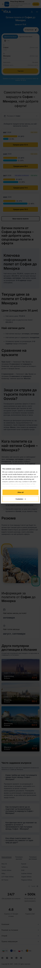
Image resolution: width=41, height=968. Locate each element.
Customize (19, 499)
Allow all (21, 492)
